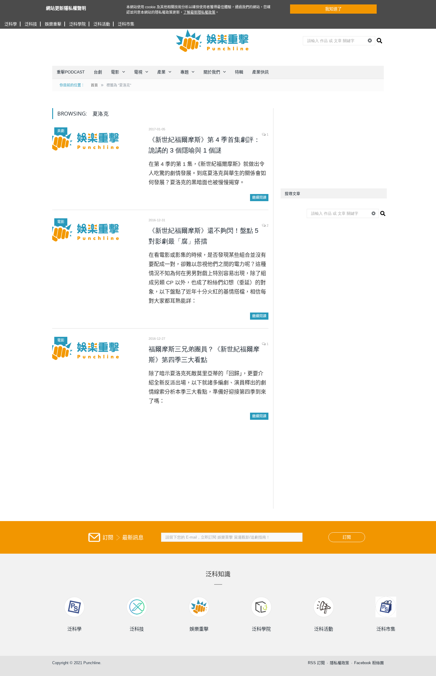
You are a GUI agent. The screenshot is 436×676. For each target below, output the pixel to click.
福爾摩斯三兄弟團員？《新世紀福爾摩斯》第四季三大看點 (204, 354)
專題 (184, 72)
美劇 (60, 131)
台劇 (98, 72)
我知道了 (333, 9)
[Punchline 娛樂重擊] (212, 40)
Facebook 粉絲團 (369, 663)
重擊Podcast (71, 72)
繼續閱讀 (259, 198)
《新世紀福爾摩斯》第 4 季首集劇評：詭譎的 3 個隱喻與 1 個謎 (204, 145)
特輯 (239, 72)
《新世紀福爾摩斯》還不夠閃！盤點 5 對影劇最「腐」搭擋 (203, 236)
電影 (115, 72)
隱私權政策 (339, 663)
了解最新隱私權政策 (199, 12)
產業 (161, 72)
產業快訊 (260, 72)
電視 (138, 72)
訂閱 (347, 537)
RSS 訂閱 (316, 663)
